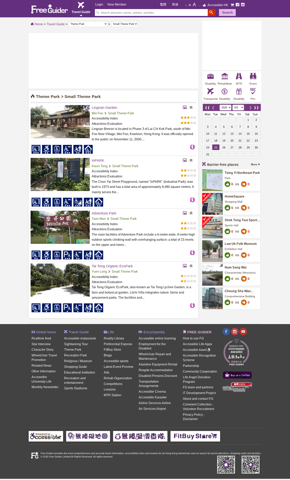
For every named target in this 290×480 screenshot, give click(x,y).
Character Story (42, 349)
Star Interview (41, 344)
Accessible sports (116, 361)
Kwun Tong (100, 166)
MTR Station (112, 395)
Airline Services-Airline (155, 403)
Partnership (191, 365)
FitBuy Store (112, 349)
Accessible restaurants (80, 338)
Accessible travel (195, 349)
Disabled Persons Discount (158, 375)
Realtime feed (41, 338)
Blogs (108, 355)
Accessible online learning (157, 338)
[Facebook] (238, 5)
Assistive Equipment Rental (158, 364)
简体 (175, 4)
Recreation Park (75, 355)
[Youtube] (243, 332)
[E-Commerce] (233, 5)
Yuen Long (99, 271)
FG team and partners (198, 387)
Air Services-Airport (152, 408)
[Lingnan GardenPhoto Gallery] (186, 107)
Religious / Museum (78, 361)
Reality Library (114, 338)
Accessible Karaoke (153, 397)
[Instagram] (243, 5)
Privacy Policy (193, 414)
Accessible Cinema (152, 391)
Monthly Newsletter (45, 387)
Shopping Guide (75, 366)
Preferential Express (118, 344)
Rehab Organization (118, 378)
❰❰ (207, 106)
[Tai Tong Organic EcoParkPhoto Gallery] (186, 266)
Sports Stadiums (75, 388)
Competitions (113, 384)
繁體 (163, 4)
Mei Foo (97, 113)
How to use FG (193, 338)
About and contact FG (198, 398)
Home (38, 24)
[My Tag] (192, 107)
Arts (106, 372)
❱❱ (256, 106)
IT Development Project (199, 393)
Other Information (44, 371)
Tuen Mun (99, 218)
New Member (117, 4)
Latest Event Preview (118, 366)
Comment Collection (197, 404)
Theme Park (72, 349)
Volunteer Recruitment (198, 409)
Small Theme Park (121, 113)
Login (99, 4)
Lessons (110, 389)
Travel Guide (56, 24)
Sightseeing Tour (76, 344)
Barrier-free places (223, 165)
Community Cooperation (200, 371)
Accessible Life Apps (197, 344)
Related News (41, 365)
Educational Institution (79, 372)
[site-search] (212, 12)
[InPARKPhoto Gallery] (186, 160)
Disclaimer (190, 419)
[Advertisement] (113, 60)
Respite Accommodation (156, 370)
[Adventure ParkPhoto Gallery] (186, 213)
